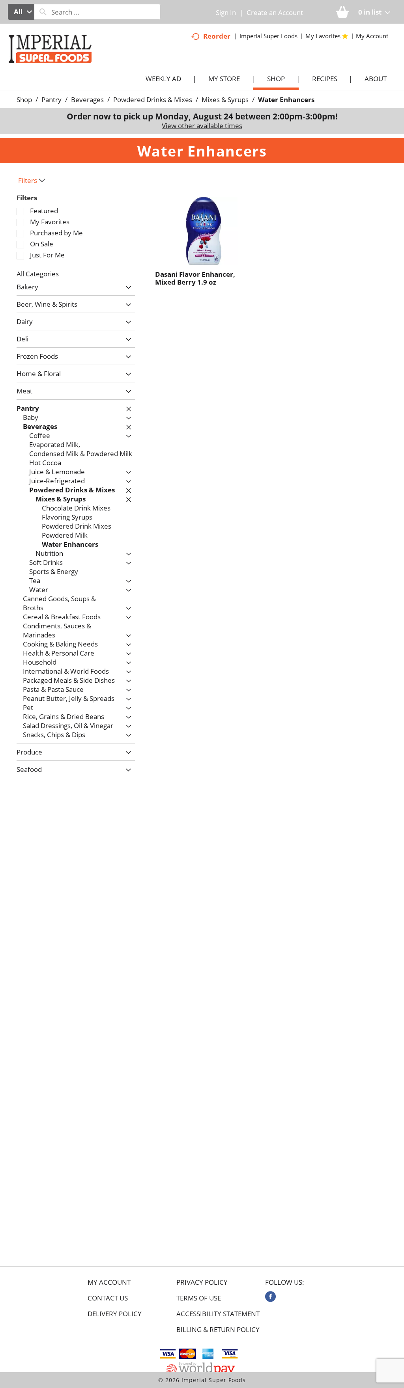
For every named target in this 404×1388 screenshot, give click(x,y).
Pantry (51, 99)
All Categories (38, 273)
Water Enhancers (286, 99)
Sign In (226, 12)
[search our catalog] (43, 12)
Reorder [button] (216, 36)
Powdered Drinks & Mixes (152, 99)
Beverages (87, 99)
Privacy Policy (202, 1282)
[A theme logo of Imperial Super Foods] (58, 67)
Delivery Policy (115, 1314)
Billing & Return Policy (218, 1330)
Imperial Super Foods (268, 36)
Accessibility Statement (218, 1314)
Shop (24, 99)
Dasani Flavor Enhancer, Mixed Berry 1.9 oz (195, 278)
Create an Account (275, 12)
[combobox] (21, 12)
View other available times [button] (202, 125)
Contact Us (108, 1298)
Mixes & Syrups (225, 99)
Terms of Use (198, 1298)
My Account (109, 1282)
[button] (126, 287)
